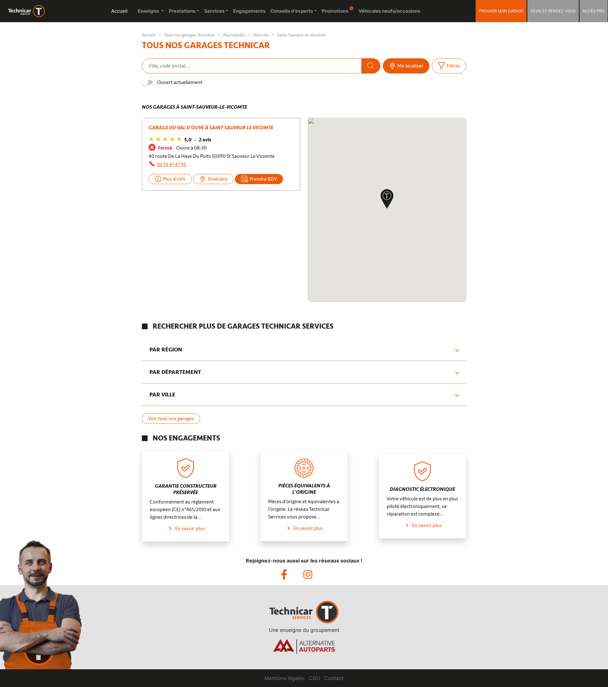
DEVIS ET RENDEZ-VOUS (553, 11)
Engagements (249, 11)
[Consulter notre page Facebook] (292, 576)
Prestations (182, 11)
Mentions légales (284, 678)
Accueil (119, 11)
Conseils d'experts (291, 11)
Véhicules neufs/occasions (389, 11)
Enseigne (149, 11)
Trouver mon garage (501, 11)
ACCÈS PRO (594, 11)
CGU (314, 678)
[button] (387, 199)
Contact (334, 678)
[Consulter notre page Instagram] (315, 576)
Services (214, 11)
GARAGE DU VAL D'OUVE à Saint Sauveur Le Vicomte (211, 128)
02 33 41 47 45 (171, 164)
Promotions (335, 11)
